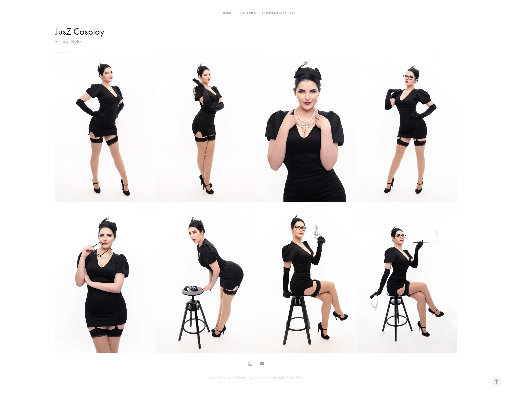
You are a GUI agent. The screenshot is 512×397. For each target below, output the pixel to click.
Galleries (247, 13)
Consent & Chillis (278, 13)
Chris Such (295, 377)
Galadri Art (243, 377)
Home (226, 13)
